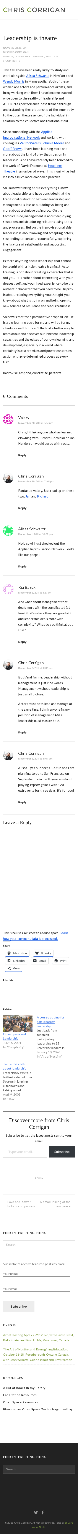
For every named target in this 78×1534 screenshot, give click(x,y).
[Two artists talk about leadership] (20, 1081)
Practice (52, 56)
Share (39, 1177)
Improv (8, 56)
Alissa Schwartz (37, 76)
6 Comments (11, 61)
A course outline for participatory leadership (50, 1021)
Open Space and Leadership (14, 1036)
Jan (28, 496)
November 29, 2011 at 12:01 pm (36, 481)
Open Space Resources (20, 1402)
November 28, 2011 (15, 47)
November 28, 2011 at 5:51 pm (35, 423)
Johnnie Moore (53, 143)
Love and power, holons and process (21, 1204)
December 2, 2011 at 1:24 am (34, 592)
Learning (37, 56)
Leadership (22, 56)
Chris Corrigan (18, 52)
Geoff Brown (12, 149)
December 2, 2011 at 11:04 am (35, 758)
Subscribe (62, 1151)
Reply (22, 455)
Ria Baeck (27, 587)
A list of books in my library (24, 1388)
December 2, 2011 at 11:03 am (35, 668)
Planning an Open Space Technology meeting (37, 1409)
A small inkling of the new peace (55, 1204)
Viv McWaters (30, 143)
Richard (42, 496)
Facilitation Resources (20, 1395)
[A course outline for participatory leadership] (54, 1037)
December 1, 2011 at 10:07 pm (35, 534)
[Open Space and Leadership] (17, 1023)
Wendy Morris (13, 81)
